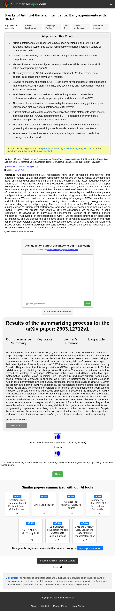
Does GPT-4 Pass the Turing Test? (31, 532)
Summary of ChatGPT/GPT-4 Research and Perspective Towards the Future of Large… (98, 504)
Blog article (96, 339)
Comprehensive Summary (18, 341)
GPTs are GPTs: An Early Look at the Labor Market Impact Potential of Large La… (84, 531)
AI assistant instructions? (57, 311)
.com (28, 4)
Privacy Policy (60, 606)
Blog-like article (86, 148)
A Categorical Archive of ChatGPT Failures (71, 504)
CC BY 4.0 (19, 170)
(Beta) (56, 567)
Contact (45, 606)
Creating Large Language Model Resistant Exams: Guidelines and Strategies (17, 504)
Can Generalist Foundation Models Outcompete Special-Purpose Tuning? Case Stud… (57, 531)
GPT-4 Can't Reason (44, 504)
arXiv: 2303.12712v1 (16, 167)
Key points (44, 339)
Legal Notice (78, 606)
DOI (29, 167)
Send (88, 304)
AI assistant (46, 151)
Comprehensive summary (50, 148)
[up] (57, 436)
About (33, 606)
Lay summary (70, 148)
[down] (57, 454)
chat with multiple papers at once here (62, 250)
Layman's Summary (70, 341)
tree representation (90, 548)
